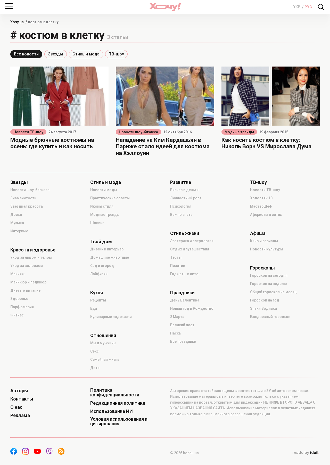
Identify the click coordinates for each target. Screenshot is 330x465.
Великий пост (182, 325)
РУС (308, 7)
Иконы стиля (101, 206)
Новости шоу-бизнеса (138, 132)
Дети (95, 368)
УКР (297, 7)
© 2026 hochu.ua (184, 453)
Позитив (177, 266)
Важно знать (181, 215)
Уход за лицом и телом (31, 257)
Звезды (55, 54)
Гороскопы (262, 268)
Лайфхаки (99, 274)
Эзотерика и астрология (191, 241)
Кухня (96, 292)
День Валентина (184, 300)
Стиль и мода (86, 54)
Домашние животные (109, 257)
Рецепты (98, 300)
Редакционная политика (117, 403)
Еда (93, 308)
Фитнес (17, 315)
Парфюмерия (22, 307)
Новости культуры (266, 249)
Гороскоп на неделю (268, 284)
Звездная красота (26, 206)
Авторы (19, 390)
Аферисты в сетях (266, 215)
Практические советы (110, 198)
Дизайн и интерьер (106, 249)
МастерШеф (261, 206)
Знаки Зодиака (263, 308)
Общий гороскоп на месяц (273, 292)
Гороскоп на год (264, 300)
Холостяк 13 (261, 198)
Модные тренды (239, 132)
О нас (16, 407)
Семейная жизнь (104, 359)
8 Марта (177, 317)
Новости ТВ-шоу (28, 132)
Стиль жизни (184, 233)
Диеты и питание (25, 290)
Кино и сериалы (264, 241)
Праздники (182, 292)
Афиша (258, 233)
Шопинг (97, 223)
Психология (180, 206)
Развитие (180, 182)
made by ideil (306, 453)
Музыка (17, 223)
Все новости (26, 54)
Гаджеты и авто (184, 274)
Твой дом (101, 241)
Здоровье (19, 299)
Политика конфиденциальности (114, 392)
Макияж (17, 274)
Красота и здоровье (32, 250)
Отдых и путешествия (189, 249)
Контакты (21, 399)
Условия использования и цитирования (118, 421)
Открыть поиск (321, 7)
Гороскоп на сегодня (268, 275)
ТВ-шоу (116, 54)
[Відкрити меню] (9, 6)
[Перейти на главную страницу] (165, 7)
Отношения (103, 335)
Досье (16, 215)
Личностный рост (186, 198)
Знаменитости (23, 198)
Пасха (175, 333)
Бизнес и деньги (184, 190)
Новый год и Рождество (191, 308)
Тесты (176, 257)
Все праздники (183, 341)
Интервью (19, 231)
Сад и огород (102, 266)
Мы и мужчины (103, 343)
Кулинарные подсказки (111, 317)
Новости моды (103, 190)
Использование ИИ (111, 411)
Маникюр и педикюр (28, 282)
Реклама (20, 415)
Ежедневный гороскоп (270, 317)
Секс (94, 351)
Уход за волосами (26, 266)
